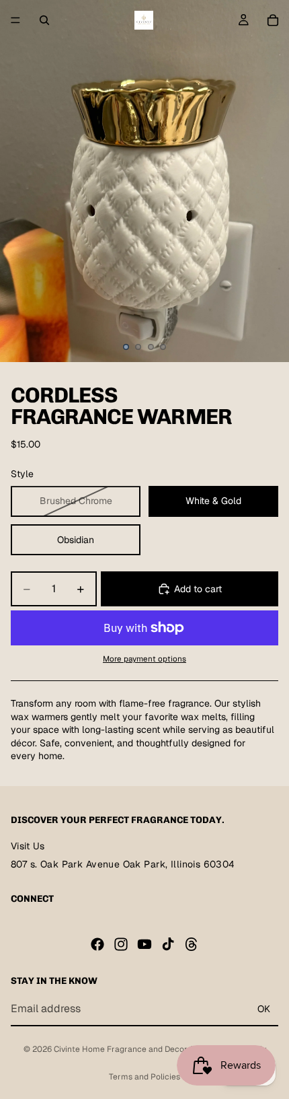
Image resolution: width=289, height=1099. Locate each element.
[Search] (44, 20)
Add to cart (198, 589)
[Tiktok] (168, 943)
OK (263, 1008)
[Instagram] (121, 943)
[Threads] (191, 943)
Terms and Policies (144, 1076)
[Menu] (15, 20)
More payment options (144, 658)
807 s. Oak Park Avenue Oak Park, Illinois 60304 (123, 864)
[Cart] (273, 20)
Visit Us (27, 846)
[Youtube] (144, 943)
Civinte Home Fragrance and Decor (120, 1049)
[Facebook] (97, 943)
